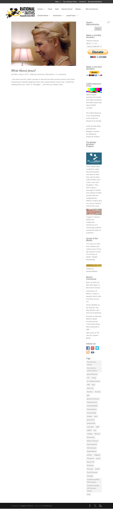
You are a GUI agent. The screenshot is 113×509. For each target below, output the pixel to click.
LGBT (88, 180)
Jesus (95, 416)
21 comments (61, 74)
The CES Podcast (92, 472)
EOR (88, 385)
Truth (88, 494)
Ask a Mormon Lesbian (91, 363)
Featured (33, 74)
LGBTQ (89, 430)
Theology (90, 476)
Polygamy (97, 455)
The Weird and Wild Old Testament (93, 481)
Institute (89, 416)
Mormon (97, 434)
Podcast (40, 9)
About (57, 2)
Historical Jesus (91, 409)
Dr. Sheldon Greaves (93, 381)
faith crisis (90, 388)
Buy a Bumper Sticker (70, 2)
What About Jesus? (23, 71)
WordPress (48, 506)
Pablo (15, 74)
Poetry (50, 9)
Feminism (41, 74)
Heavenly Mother (92, 406)
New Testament (92, 444)
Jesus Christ (90, 420)
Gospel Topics (70, 16)
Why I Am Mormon (92, 9)
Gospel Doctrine (92, 402)
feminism (90, 392)
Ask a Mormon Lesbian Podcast (92, 369)
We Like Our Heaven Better (92, 335)
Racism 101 (90, 462)
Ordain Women (91, 451)
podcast (89, 455)
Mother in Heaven (92, 441)
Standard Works (42, 16)
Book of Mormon (92, 374)
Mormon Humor (67, 9)
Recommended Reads (95, 2)
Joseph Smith (91, 423)
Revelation (90, 465)
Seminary (90, 469)
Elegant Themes (27, 506)
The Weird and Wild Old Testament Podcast (93, 488)
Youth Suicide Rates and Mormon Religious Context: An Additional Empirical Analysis (93, 131)
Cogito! (89, 217)
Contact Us (82, 2)
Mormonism (57, 16)
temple (97, 469)
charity (94, 378)
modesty (89, 434)
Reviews (78, 9)
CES (88, 378)
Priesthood (90, 458)
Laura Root (90, 427)
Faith (93, 385)
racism (98, 458)
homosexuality (91, 413)
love (95, 430)
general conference (93, 399)
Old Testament (91, 448)
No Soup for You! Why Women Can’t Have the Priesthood (93, 310)
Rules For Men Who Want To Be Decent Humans (93, 285)
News (57, 9)
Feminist (97, 392)
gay (88, 395)
